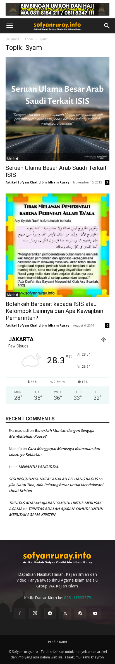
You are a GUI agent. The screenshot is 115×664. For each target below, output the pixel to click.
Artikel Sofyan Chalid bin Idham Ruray (37, 182)
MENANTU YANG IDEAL (38, 466)
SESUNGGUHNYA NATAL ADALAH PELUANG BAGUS (53, 478)
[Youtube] (95, 613)
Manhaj (12, 158)
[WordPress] (80, 613)
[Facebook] (19, 613)
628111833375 (77, 597)
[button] (9, 25)
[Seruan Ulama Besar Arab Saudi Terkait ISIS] (57, 109)
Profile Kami (57, 642)
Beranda (12, 39)
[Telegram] (50, 613)
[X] (65, 613)
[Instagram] (34, 613)
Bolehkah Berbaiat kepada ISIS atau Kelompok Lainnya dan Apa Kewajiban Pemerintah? (54, 311)
